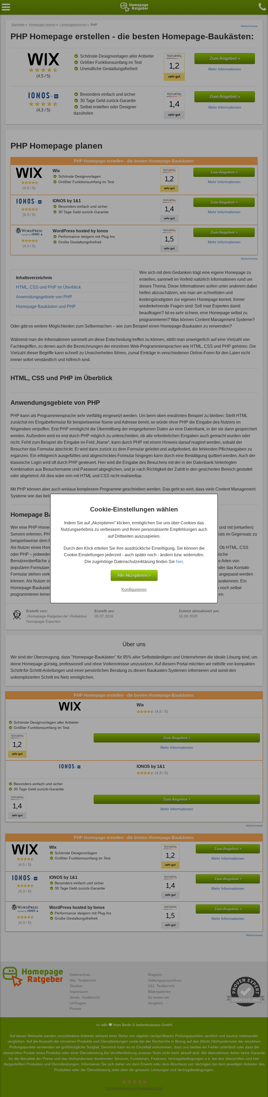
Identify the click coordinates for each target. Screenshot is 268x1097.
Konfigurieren (134, 589)
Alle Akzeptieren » (134, 575)
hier (179, 561)
